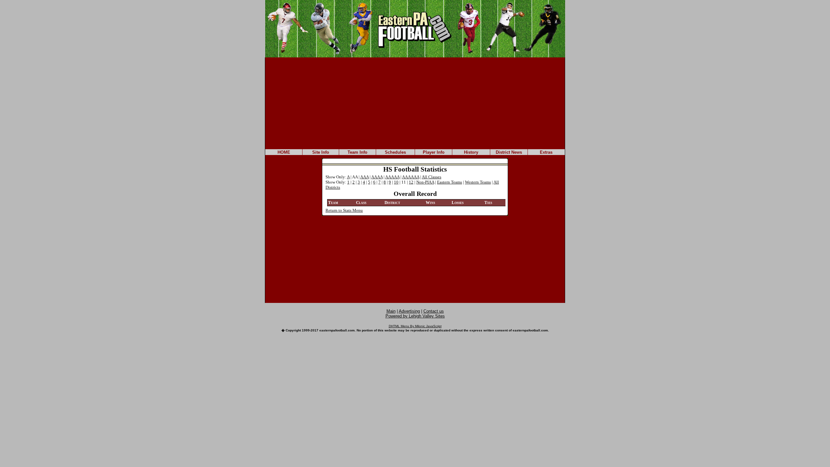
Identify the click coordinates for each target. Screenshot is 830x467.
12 (411, 182)
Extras (546, 152)
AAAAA (392, 176)
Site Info (320, 152)
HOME (284, 152)
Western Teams (478, 182)
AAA (364, 176)
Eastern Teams (449, 182)
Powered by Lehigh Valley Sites (415, 316)
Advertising (409, 311)
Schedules (395, 152)
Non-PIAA (425, 182)
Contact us (433, 311)
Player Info (434, 152)
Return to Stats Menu (344, 210)
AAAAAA (410, 176)
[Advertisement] (415, 102)
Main (391, 311)
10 (396, 182)
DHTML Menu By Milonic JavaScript (415, 326)
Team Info (357, 152)
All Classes (431, 176)
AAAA (377, 176)
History (471, 152)
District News (509, 152)
